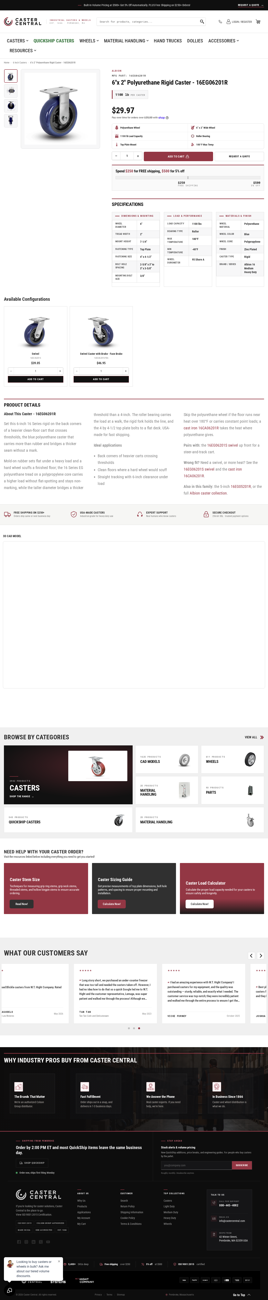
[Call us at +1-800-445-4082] (220, 22)
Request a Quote (239, 156)
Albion (117, 70)
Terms (109, 1294)
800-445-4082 (228, 1205)
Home (6, 62)
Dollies (195, 41)
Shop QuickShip (34, 1162)
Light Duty (169, 1206)
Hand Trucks (168, 41)
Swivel (35, 353)
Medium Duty (171, 1212)
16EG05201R (241, 486)
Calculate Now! (112, 904)
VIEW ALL (251, 737)
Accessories (221, 41)
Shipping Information (131, 1212)
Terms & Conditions (130, 1223)
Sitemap (121, 1294)
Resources (21, 50)
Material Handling (124, 41)
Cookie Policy (127, 1218)
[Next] (260, 955)
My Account (83, 1218)
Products (82, 1206)
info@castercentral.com (232, 1220)
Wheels (87, 41)
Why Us (81, 1200)
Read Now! (21, 904)
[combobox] (151, 21)
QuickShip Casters (54, 41)
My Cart (81, 1223)
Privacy (98, 1294)
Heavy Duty (170, 1218)
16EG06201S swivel (222, 445)
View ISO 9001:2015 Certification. (34, 1214)
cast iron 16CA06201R (201, 428)
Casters (16, 41)
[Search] (202, 21)
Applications (84, 1212)
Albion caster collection (208, 493)
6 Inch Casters (20, 62)
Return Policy (127, 1206)
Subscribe (242, 1165)
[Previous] (251, 955)
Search (124, 1200)
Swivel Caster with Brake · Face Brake (101, 353)
